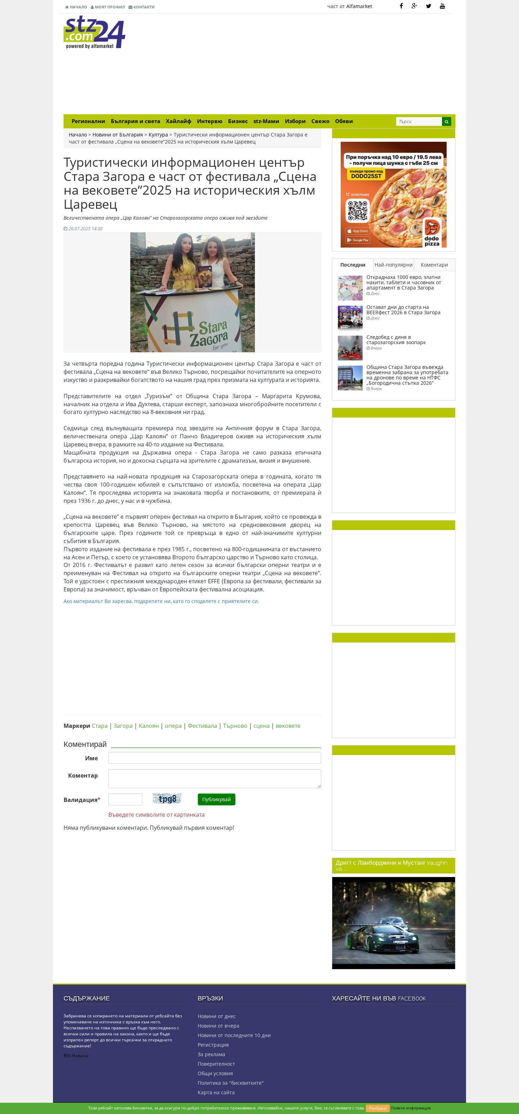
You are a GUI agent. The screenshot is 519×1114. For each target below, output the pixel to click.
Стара (100, 726)
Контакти (143, 7)
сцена (261, 726)
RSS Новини (76, 1056)
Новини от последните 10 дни (234, 1035)
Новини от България (118, 134)
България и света (135, 121)
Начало (78, 7)
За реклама (211, 1054)
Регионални (88, 121)
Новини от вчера (218, 1025)
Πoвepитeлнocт (216, 1063)
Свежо (320, 121)
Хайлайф (178, 121)
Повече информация (411, 1107)
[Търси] (446, 121)
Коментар (83, 775)
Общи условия (215, 1073)
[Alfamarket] (394, 194)
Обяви (344, 121)
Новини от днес (217, 1016)
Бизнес (238, 121)
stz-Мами (266, 121)
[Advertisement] (326, 65)
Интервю (209, 121)
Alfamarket (359, 6)
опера (173, 726)
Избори (295, 121)
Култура (158, 134)
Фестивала (202, 726)
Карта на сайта (216, 1092)
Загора (123, 726)
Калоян (149, 726)
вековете (288, 726)
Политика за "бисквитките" (231, 1082)
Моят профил (109, 7)
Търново (235, 726)
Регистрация (213, 1044)
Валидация (82, 800)
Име (91, 758)
